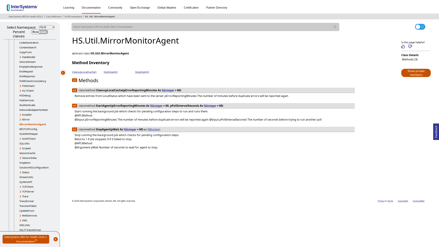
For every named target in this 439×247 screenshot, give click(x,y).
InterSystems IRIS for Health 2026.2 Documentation (26, 239)
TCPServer (28, 191)
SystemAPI (25, 182)
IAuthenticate (27, 105)
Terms (390, 200)
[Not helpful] (410, 46)
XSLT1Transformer (30, 230)
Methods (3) (410, 59)
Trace (25, 196)
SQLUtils (24, 143)
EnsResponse (27, 76)
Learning (68, 7)
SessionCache (27, 153)
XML (24, 220)
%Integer (168, 90)
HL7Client (28, 90)
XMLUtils (24, 225)
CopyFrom (25, 52)
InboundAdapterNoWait (33, 109)
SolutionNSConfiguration (34, 167)
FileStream (28, 85)
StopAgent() (142, 72)
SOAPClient (28, 138)
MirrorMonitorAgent (104, 16)
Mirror (26, 119)
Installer (27, 114)
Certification (191, 7)
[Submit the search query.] (335, 27)
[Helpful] (403, 46)
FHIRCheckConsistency (32, 81)
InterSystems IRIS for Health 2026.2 (26, 16)
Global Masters (166, 7)
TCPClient (27, 186)
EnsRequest (26, 71)
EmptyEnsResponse (30, 66)
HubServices (26, 100)
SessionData (29, 158)
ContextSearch (27, 47)
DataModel (28, 57)
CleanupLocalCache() (84, 72)
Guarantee (403, 200)
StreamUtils (26, 177)
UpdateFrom (26, 210)
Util (91, 16)
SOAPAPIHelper (28, 134)
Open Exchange (140, 7)
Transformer (26, 201)
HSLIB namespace (73, 16)
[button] (415, 73)
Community (115, 7)
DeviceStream (27, 61)
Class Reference (53, 16)
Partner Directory (216, 7)
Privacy (381, 200)
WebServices (29, 215)
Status (25, 172)
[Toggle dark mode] (420, 27)
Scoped (26, 148)
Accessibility (418, 200)
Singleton (25, 162)
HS (86, 16)
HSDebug (25, 95)
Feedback (436, 131)
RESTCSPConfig (28, 129)
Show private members (416, 73)
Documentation (91, 7)
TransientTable (27, 206)
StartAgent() (111, 72)
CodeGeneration (29, 42)
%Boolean (153, 129)
